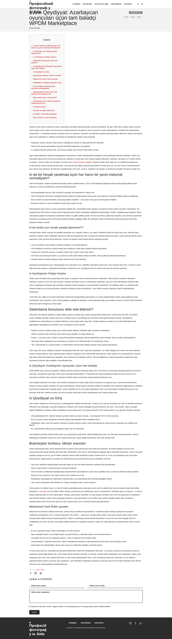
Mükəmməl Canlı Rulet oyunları (45, 79)
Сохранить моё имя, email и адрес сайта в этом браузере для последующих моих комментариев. (70, 606)
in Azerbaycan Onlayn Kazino (44, 57)
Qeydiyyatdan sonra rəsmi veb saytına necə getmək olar (44, 93)
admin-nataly (40, 569)
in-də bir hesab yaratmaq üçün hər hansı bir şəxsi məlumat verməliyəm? (46, 47)
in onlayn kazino (39, 107)
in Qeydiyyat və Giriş (41, 72)
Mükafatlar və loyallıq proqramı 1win (47, 83)
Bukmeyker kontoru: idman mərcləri (47, 75)
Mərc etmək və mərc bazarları (45, 118)
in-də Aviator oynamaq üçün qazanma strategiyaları (43, 87)
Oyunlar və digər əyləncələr (44, 110)
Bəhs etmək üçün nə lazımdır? (45, 98)
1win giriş (42, 491)
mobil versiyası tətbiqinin (82, 162)
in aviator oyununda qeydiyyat (45, 114)
